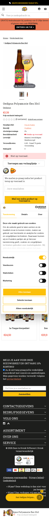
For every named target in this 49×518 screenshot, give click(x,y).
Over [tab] (40, 214)
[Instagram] (4, 423)
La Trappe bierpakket (19, 328)
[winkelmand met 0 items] (45, 8)
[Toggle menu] (3, 8)
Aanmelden (24, 394)
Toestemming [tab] (9, 214)
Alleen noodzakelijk (24, 308)
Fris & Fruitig (29, 125)
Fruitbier (27, 128)
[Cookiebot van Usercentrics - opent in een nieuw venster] (35, 207)
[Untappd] (8, 423)
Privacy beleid (36, 477)
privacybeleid (14, 379)
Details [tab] (24, 214)
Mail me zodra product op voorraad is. (24, 199)
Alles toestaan (24, 292)
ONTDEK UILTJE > (25, 27)
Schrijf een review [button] (35, 119)
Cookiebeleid (9, 480)
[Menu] (32, 457)
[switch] (42, 265)
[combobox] (24, 15)
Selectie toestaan (24, 300)
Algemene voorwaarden (15, 477)
